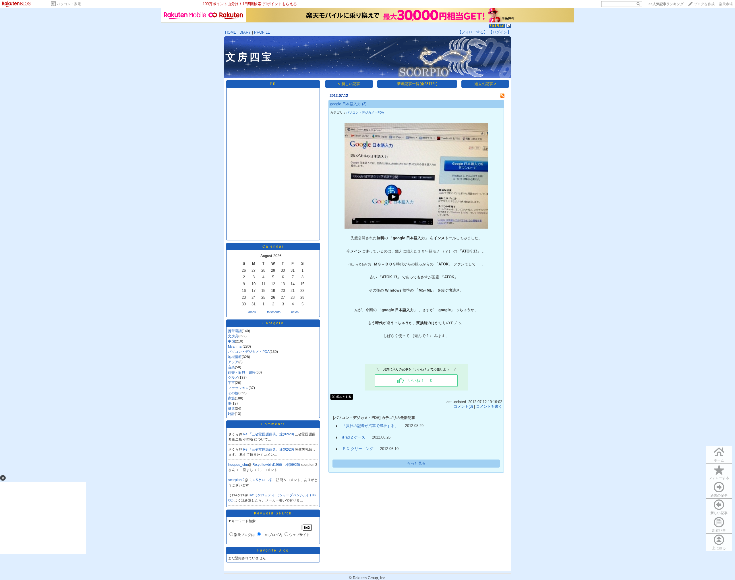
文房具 (233, 336)
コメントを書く (489, 406)
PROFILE (262, 32)
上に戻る (719, 548)
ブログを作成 (704, 4)
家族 (231, 398)
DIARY (245, 32)
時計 (231, 414)
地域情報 (235, 357)
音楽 (231, 367)
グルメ (233, 378)
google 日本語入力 (345, 104)
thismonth (274, 312)
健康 (231, 409)
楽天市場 (726, 4)
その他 (233, 393)
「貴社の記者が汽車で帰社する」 (370, 426)
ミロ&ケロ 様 (261, 480)
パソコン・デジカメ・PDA (249, 352)
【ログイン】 (500, 32)
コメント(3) (463, 406)
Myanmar (235, 346)
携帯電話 (235, 331)
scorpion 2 (236, 480)
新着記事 (719, 531)
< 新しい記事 (349, 84)
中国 (231, 341)
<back (251, 312)
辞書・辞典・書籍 (242, 372)
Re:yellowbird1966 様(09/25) (276, 465)
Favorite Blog (273, 550)
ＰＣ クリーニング (357, 449)
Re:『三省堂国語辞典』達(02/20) (269, 434)
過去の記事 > (485, 84)
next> (295, 312)
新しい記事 (719, 513)
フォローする (719, 478)
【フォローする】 (473, 32)
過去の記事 (719, 495)
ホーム (719, 460)
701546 (497, 26)
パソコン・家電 (69, 4)
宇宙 (231, 383)
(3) (364, 104)
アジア (233, 362)
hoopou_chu (238, 465)
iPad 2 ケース (353, 437)
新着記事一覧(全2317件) (417, 84)
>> (666, 4)
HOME (230, 32)
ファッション (238, 388)
